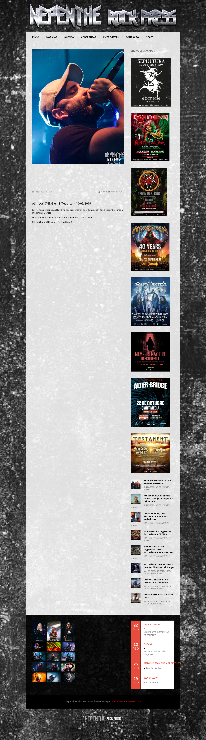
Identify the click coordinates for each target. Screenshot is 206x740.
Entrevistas (111, 37)
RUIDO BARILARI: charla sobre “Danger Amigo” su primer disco (158, 498)
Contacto (132, 37)
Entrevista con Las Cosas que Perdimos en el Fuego (159, 566)
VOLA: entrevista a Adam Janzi (158, 596)
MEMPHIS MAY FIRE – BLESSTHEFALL (164, 663)
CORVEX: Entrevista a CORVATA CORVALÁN (156, 581)
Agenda (69, 37)
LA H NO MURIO (152, 624)
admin (104, 192)
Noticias (51, 37)
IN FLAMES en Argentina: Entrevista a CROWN (158, 533)
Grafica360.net (118, 701)
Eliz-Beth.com (134, 701)
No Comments (117, 192)
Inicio (35, 37)
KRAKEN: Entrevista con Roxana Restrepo (157, 482)
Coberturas (88, 37)
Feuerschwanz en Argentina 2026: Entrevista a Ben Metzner (158, 549)
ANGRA (148, 643)
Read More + (168, 637)
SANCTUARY (151, 677)
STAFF (149, 37)
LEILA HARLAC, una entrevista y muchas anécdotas (156, 516)
